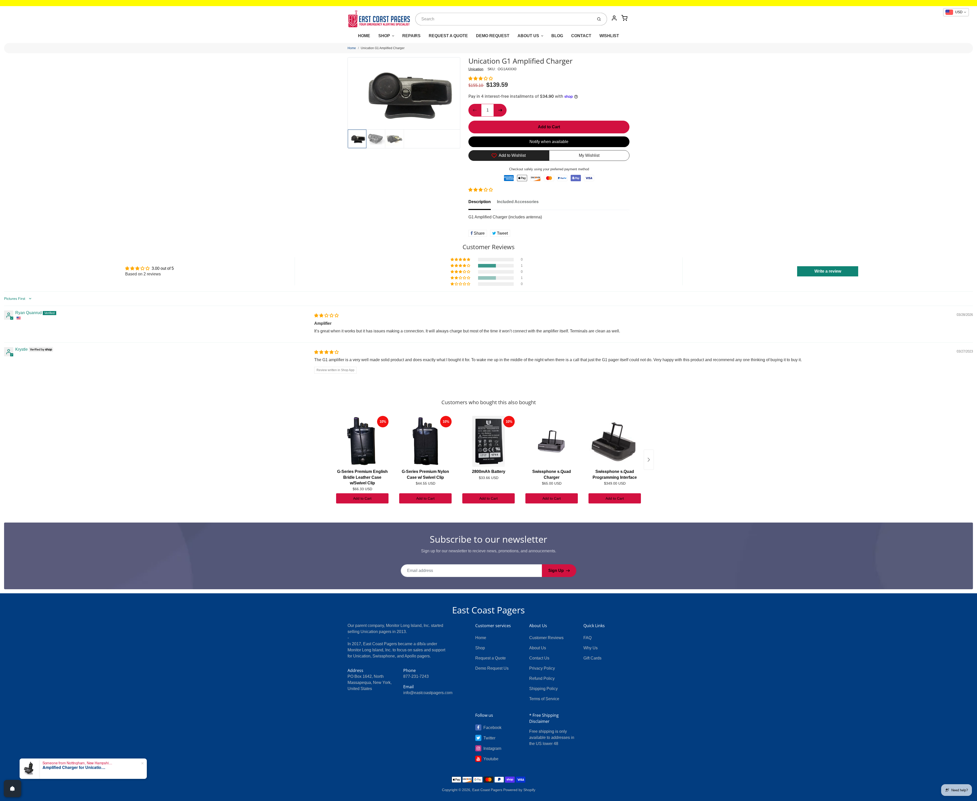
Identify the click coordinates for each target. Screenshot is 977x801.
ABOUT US (528, 36)
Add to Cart (362, 498)
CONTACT (581, 36)
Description (479, 202)
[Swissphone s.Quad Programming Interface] (614, 441)
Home (352, 48)
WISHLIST (609, 36)
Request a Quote (490, 658)
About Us (537, 648)
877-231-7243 (416, 676)
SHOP (384, 36)
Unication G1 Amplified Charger (383, 48)
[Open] (12, 788)
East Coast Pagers (488, 610)
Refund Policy (542, 678)
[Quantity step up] (500, 110)
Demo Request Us (492, 668)
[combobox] (503, 19)
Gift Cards (592, 658)
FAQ (587, 638)
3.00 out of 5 (163, 268)
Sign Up (556, 570)
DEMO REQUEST (492, 36)
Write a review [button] (827, 271)
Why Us (590, 648)
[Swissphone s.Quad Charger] (551, 441)
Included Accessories (518, 202)
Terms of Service (544, 699)
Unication (475, 69)
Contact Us (539, 658)
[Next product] (649, 459)
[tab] (482, 203)
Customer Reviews (546, 638)
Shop (480, 648)
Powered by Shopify (519, 790)
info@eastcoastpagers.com (427, 693)
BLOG (557, 36)
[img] (326, 315)
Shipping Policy (543, 688)
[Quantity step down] (474, 110)
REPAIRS (411, 36)
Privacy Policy (542, 668)
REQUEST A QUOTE (448, 36)
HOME (364, 36)
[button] (480, 78)
